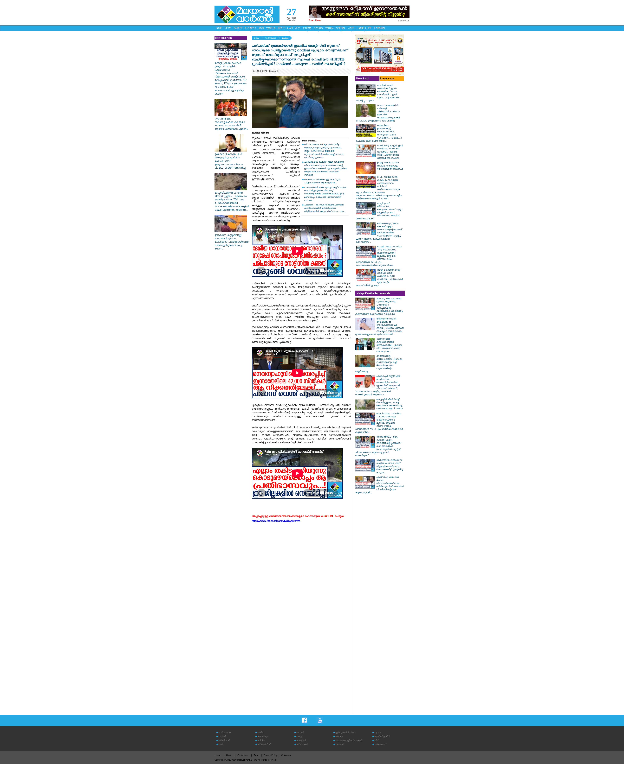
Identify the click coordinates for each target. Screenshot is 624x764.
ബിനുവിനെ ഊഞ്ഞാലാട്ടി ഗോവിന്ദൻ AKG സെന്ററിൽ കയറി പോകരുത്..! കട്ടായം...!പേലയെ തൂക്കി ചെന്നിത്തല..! (379, 133)
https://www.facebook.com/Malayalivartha (276, 522)
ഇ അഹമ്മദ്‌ (380, 744)
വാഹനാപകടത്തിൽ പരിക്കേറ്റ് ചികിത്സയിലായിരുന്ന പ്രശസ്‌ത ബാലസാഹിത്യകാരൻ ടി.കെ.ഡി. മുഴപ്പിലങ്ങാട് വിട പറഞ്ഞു (378, 113)
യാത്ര (299, 736)
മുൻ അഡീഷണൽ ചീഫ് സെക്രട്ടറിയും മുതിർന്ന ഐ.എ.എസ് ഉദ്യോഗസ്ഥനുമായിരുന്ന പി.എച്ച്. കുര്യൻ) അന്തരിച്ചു (229, 161)
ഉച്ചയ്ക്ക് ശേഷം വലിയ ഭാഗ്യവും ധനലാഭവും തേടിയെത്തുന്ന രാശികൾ (390, 166)
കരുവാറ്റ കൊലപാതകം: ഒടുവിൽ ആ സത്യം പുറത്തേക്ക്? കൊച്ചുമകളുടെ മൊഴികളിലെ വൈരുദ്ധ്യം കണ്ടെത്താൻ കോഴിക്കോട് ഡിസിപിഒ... (379, 307)
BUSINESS (250, 28)
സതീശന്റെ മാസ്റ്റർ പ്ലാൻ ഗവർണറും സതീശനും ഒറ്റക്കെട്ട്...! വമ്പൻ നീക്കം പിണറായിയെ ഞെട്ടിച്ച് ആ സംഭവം (390, 152)
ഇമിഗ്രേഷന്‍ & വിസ (345, 732)
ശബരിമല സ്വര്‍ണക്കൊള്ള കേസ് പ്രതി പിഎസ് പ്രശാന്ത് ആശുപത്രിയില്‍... (322, 181)
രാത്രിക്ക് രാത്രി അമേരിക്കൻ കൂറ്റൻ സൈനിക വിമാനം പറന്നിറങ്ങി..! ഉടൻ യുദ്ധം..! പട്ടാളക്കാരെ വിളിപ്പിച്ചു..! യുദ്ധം (377, 93)
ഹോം (256, 38)
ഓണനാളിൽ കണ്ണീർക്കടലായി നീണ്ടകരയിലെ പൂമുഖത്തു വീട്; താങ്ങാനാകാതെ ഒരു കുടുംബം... (389, 345)
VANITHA (270, 28)
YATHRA (329, 28)
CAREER (238, 28)
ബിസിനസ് (224, 740)
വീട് (376, 740)
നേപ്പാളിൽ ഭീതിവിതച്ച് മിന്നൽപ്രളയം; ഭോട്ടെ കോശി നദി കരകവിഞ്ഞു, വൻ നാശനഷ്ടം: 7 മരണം (389, 404)
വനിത (260, 732)
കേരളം (285, 38)
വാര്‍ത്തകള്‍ (270, 38)
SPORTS (318, 28)
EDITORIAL (379, 28)
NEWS (228, 28)
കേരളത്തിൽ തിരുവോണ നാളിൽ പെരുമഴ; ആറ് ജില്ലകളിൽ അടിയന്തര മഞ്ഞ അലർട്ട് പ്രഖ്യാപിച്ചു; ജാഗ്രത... (390, 466)
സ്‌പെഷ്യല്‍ (302, 744)
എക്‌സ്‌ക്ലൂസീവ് (382, 736)
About (228, 755)
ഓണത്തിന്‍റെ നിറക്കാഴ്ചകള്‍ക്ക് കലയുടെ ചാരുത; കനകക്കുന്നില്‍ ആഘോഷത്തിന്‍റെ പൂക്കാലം (231, 124)
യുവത (377, 732)
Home (217, 755)
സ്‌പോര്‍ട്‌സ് (264, 744)
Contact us (242, 755)
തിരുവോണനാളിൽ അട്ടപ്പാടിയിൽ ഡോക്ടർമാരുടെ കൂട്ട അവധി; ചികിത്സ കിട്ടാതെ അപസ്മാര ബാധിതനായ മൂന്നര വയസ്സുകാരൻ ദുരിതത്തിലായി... (379, 327)
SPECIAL (340, 28)
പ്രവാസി (339, 744)
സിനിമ (260, 740)
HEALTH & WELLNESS (289, 28)
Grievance (286, 755)
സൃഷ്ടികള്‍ (301, 740)
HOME (219, 28)
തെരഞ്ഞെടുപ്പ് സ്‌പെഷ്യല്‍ (348, 740)
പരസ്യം (339, 736)
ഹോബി (300, 732)
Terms (257, 755)
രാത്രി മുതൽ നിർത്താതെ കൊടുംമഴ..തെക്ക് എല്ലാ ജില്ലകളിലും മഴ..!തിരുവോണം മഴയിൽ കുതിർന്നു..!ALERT (379, 211)
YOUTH (351, 28)
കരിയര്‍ (222, 736)
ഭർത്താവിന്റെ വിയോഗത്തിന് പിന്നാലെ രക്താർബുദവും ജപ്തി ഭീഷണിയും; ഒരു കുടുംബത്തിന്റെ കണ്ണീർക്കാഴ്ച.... (379, 364)
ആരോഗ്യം (262, 736)
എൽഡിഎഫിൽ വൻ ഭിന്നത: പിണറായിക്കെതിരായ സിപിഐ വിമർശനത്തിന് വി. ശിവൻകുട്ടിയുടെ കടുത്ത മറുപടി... (379, 485)
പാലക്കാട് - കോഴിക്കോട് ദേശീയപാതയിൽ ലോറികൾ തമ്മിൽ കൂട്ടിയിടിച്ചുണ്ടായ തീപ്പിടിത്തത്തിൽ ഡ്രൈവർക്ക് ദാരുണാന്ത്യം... (324, 208)
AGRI (261, 28)
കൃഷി (220, 744)
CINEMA (307, 28)
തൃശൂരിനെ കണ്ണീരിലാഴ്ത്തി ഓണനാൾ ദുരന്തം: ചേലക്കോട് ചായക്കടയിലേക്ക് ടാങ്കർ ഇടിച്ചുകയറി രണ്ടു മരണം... (231, 242)
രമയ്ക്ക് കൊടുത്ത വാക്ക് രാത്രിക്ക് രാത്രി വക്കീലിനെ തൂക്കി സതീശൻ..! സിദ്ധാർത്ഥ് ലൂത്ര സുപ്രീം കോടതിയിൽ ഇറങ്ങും (379, 278)
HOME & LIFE (364, 28)
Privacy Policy (270, 755)
